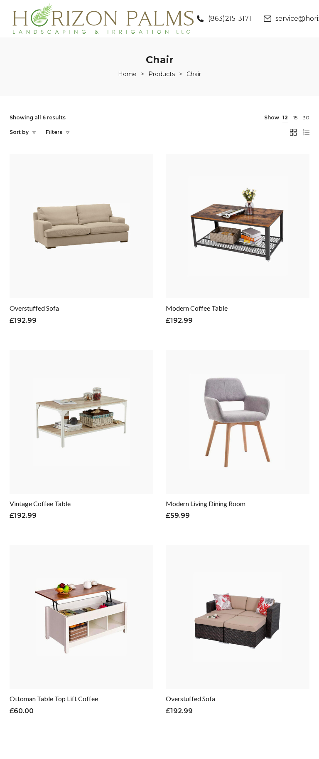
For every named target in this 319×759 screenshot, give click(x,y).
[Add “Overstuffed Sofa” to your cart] (60, 242)
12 (285, 117)
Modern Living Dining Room (205, 503)
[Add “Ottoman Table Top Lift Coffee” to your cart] (60, 633)
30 (306, 117)
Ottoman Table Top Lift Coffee (54, 698)
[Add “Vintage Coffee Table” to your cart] (60, 438)
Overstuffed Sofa (34, 308)
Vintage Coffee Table (40, 503)
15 (295, 117)
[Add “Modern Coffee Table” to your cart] (216, 242)
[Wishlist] (102, 242)
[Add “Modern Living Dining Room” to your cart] (216, 438)
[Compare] (81, 242)
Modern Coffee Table (197, 308)
